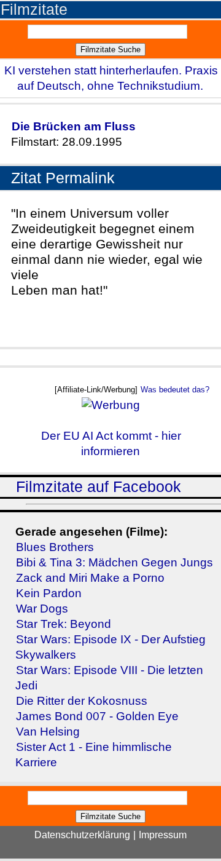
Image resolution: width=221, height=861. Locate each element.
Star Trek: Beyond (63, 623)
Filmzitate (34, 9)
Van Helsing (48, 731)
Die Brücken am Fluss (74, 126)
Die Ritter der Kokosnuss (81, 700)
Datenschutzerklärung (82, 835)
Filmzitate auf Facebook (98, 486)
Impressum (163, 835)
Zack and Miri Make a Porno (90, 577)
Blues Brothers (55, 547)
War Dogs (42, 608)
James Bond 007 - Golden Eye (97, 716)
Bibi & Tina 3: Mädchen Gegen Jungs (114, 562)
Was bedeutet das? (175, 389)
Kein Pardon (49, 593)
